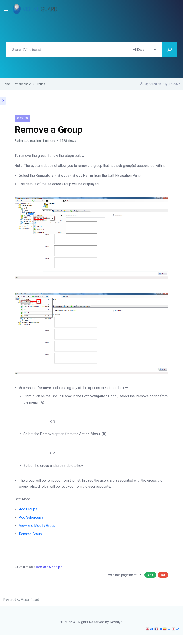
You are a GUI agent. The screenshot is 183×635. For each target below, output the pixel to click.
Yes (150, 575)
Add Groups (28, 509)
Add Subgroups (31, 517)
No (163, 575)
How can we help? (49, 567)
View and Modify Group (37, 525)
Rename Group (30, 534)
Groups (22, 118)
